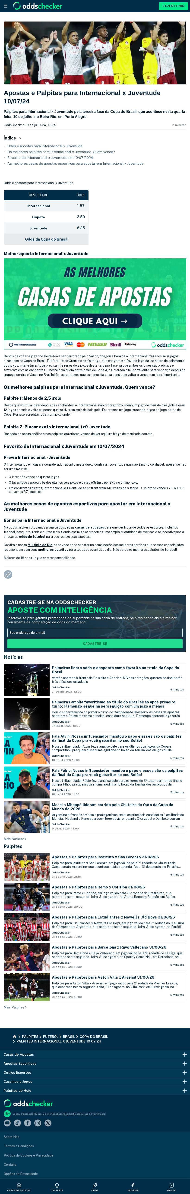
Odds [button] (95, 1190)
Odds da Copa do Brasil (46, 239)
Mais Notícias (14, 839)
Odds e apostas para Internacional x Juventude (44, 146)
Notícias (13, 657)
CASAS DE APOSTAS (19, 1190)
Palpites (13, 846)
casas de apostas (89, 527)
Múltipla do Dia (40, 545)
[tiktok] (17, 1123)
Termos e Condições (19, 1146)
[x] (47, 1123)
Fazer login (174, 6)
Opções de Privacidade (21, 1174)
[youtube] (7, 1123)
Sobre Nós (11, 1137)
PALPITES (133, 1190)
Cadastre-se (95, 644)
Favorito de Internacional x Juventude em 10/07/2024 (50, 158)
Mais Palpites (14, 1007)
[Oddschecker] (28, 1103)
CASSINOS (57, 1190)
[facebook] (27, 1123)
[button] (171, 1185)
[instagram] (37, 1123)
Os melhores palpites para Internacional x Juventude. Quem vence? (61, 152)
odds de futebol (32, 536)
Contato (10, 1164)
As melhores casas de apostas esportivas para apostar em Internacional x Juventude (75, 163)
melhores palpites (53, 549)
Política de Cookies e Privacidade (28, 1155)
